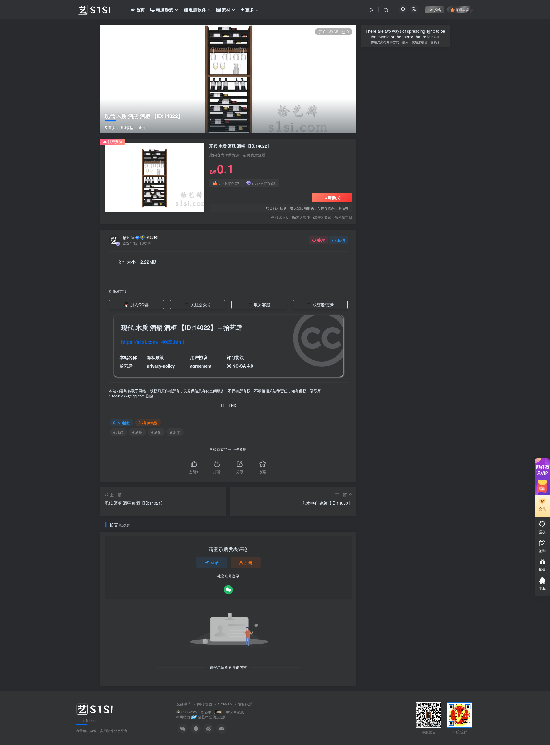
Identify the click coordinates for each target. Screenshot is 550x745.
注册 (248, 562)
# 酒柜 (137, 432)
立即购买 (332, 197)
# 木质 (175, 432)
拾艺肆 (129, 237)
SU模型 (127, 127)
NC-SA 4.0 (242, 366)
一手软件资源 (232, 712)
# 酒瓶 (156, 432)
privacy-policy (161, 366)
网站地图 (204, 704)
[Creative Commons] (229, 366)
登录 (215, 562)
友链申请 (183, 704)
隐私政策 (245, 704)
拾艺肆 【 (208, 712)
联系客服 (262, 304)
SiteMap (225, 704)
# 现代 (118, 432)
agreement (200, 366)
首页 (111, 127)
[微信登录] (228, 589)
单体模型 (150, 422)
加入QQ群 (139, 304)
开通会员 (462, 9)
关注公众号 (201, 304)
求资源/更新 (323, 304)
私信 (341, 240)
